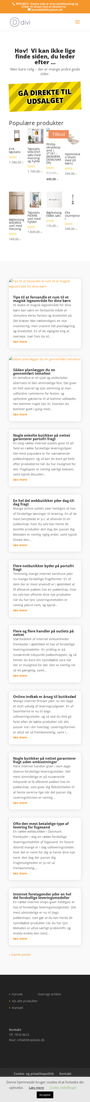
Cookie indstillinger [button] (63, 1087)
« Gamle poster (20, 954)
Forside (17, 994)
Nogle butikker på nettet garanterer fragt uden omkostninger (44, 760)
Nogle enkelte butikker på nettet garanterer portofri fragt (41, 437)
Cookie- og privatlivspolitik (34, 1074)
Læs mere (36, 1087)
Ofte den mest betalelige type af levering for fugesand (41, 825)
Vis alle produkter (25, 1001)
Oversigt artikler (49, 994)
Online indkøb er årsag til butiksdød (44, 696)
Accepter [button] (45, 1095)
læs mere (20, 341)
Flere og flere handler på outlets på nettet (43, 633)
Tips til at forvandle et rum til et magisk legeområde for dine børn (42, 299)
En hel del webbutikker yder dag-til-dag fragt (44, 502)
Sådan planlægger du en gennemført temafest (34, 371)
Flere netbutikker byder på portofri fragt (43, 567)
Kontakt (17, 1008)
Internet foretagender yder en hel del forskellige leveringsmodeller (42, 896)
